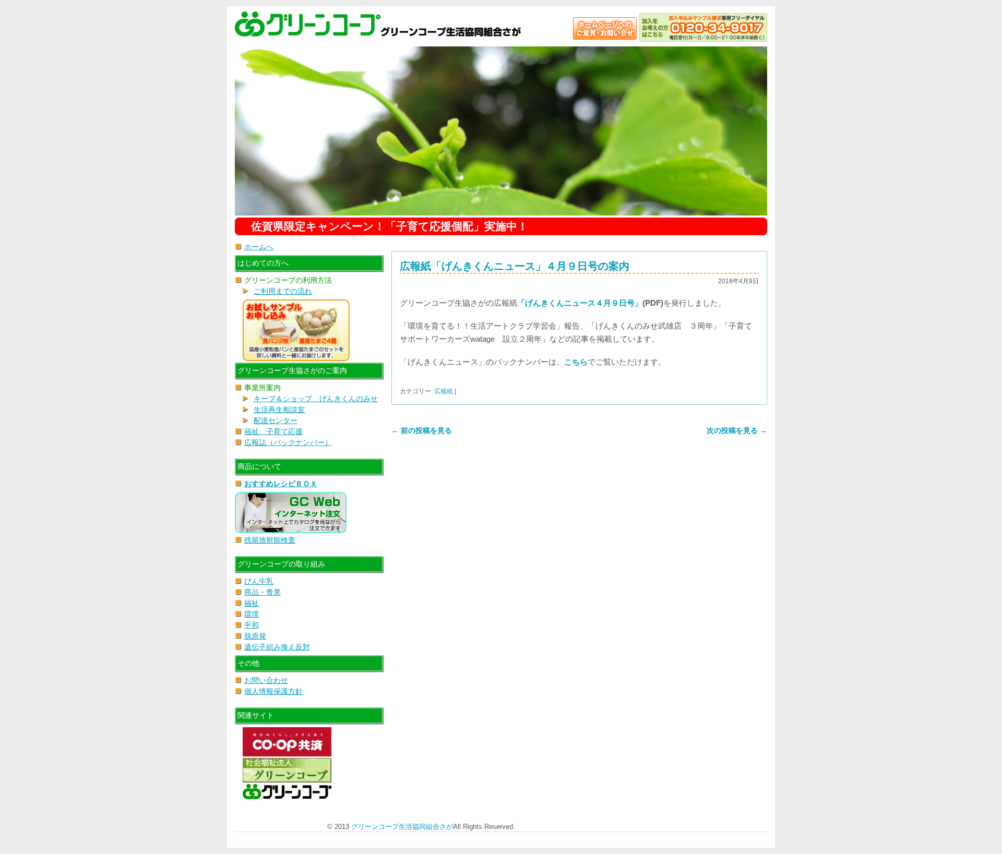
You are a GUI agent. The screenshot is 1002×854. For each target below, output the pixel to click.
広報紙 (443, 391)
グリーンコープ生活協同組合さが (402, 827)
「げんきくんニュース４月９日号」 (579, 302)
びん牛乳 (258, 581)
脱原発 (255, 636)
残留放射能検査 (269, 540)
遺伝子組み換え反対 (277, 647)
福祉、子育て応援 (273, 431)
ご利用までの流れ (283, 291)
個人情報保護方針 (273, 691)
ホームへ (258, 247)
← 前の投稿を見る (421, 430)
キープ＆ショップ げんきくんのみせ (316, 398)
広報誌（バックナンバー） (288, 442)
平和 (251, 625)
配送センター (275, 420)
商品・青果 (262, 592)
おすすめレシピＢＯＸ (280, 483)
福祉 (251, 603)
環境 (251, 614)
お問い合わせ (266, 680)
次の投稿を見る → (737, 430)
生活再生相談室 (279, 409)
